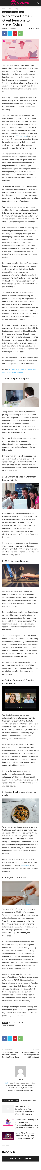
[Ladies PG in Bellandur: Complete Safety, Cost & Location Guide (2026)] (8, 1136)
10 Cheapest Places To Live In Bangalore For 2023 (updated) (30, 1054)
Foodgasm (25, 865)
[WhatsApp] (20, 33)
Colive (6, 28)
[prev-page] (3, 1144)
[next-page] (7, 1144)
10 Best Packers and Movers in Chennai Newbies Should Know (10, 1054)
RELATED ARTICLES (11, 1100)
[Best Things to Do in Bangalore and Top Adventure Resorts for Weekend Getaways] (8, 1109)
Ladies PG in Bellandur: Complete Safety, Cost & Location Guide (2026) (25, 1135)
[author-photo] (20, 1076)
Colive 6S (15, 12)
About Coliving (13, 9)
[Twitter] (10, 33)
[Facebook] (4, 33)
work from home (8, 1025)
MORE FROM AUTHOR (28, 1100)
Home (4, 9)
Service (21, 12)
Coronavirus (13, 1023)
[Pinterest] (15, 33)
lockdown (22, 1023)
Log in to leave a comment (20, 1159)
